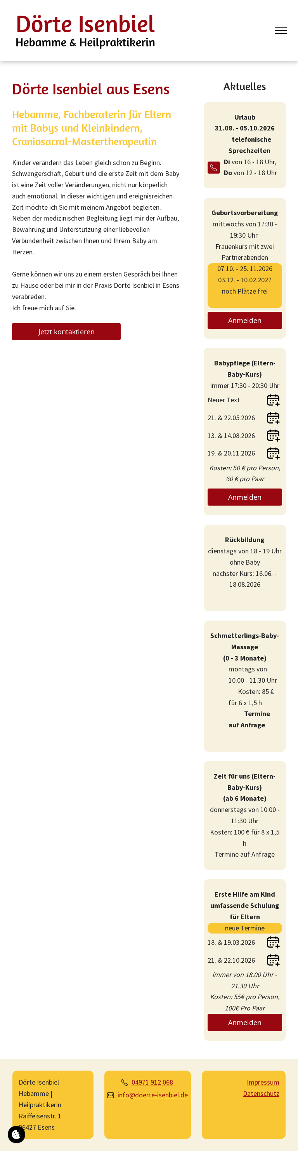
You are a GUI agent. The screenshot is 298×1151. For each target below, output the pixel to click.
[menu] (281, 30)
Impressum (263, 1082)
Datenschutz (261, 1093)
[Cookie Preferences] (16, 1134)
